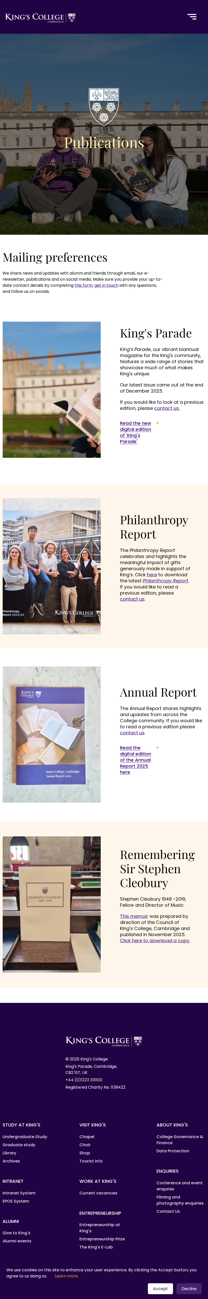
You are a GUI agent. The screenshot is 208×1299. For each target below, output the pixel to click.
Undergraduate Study (25, 1137)
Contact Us (168, 1211)
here (152, 574)
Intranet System (19, 1193)
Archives (11, 1161)
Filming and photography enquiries (180, 1200)
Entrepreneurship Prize (102, 1239)
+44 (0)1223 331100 (83, 1080)
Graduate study (19, 1145)
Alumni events (17, 1241)
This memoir (134, 916)
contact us (132, 599)
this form (84, 285)
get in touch (106, 285)
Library (9, 1153)
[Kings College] (90, 17)
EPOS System (16, 1201)
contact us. (167, 408)
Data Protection (173, 1151)
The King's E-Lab (96, 1247)
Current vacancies (98, 1193)
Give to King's (16, 1233)
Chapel (86, 1137)
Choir (85, 1145)
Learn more (66, 1276)
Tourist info (91, 1161)
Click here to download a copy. (155, 940)
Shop (84, 1153)
